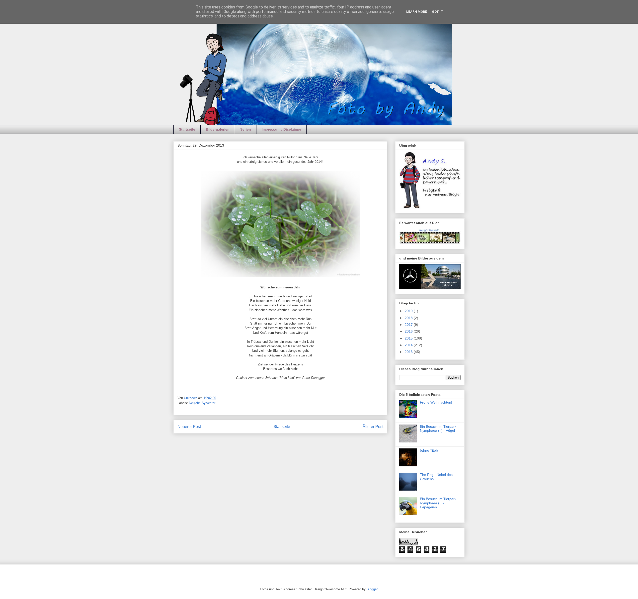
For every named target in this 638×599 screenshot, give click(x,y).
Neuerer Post (189, 427)
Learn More (416, 11)
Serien (245, 129)
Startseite (187, 129)
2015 (409, 338)
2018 (409, 318)
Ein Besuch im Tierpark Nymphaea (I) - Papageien (438, 503)
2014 (409, 345)
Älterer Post (373, 427)
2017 (409, 325)
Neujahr (194, 403)
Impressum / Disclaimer (281, 129)
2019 (409, 311)
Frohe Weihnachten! (436, 402)
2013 (409, 352)
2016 (409, 331)
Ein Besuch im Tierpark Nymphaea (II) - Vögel (438, 429)
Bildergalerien (218, 129)
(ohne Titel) (429, 450)
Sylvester (208, 403)
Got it (437, 11)
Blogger (372, 589)
